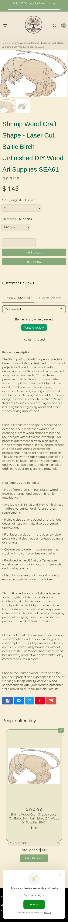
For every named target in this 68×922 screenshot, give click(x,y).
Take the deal (34, 858)
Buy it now (34, 262)
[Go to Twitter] (29, 700)
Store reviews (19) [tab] (50, 297)
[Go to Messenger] (19, 700)
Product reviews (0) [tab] (18, 297)
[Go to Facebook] (7, 700)
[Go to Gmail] (51, 700)
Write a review (34, 327)
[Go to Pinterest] (40, 700)
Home (5, 42)
